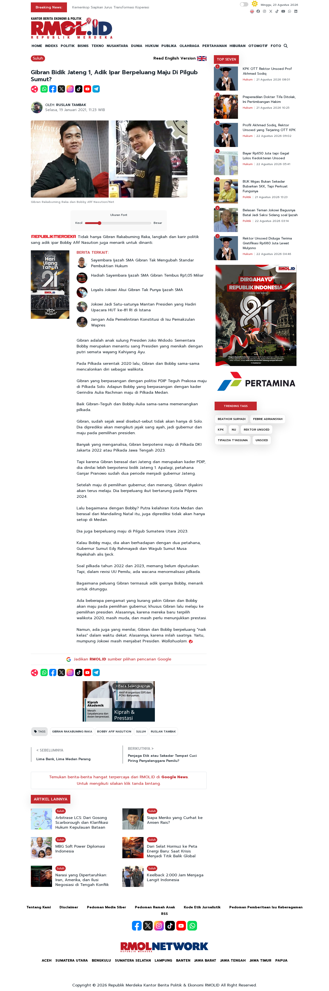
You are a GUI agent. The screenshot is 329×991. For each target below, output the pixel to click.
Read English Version (174, 58)
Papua (281, 960)
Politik (247, 197)
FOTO (276, 45)
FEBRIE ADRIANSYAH (268, 419)
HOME (37, 45)
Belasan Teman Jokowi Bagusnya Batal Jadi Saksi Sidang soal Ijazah (270, 213)
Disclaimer (68, 907)
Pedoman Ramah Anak (155, 907)
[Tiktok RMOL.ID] (170, 926)
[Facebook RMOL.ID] (137, 926)
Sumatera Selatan (133, 960)
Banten (183, 960)
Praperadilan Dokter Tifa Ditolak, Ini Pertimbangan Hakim (269, 99)
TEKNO (98, 45)
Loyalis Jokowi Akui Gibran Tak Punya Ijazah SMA (137, 290)
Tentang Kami (38, 907)
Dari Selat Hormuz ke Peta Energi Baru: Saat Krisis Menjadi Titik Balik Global (172, 851)
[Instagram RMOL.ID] (159, 926)
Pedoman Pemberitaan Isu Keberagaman (266, 907)
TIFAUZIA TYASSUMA (233, 440)
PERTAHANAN (214, 45)
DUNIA (136, 45)
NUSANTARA (117, 45)
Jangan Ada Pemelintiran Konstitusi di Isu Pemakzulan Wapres (143, 322)
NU (234, 429)
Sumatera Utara (71, 960)
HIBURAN (237, 45)
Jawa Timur (260, 960)
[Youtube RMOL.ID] (181, 926)
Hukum (248, 79)
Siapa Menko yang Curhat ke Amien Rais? (175, 820)
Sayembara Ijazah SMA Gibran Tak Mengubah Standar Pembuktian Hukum (142, 263)
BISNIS (83, 45)
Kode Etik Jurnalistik (202, 907)
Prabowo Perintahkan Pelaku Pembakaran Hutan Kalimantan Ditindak (127, 7)
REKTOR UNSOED (257, 429)
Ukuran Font (118, 215)
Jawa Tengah (233, 960)
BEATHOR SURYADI (231, 419)
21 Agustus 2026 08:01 (273, 79)
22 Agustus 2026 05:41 (273, 164)
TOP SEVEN (226, 59)
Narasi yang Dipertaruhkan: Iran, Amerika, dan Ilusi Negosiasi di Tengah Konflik (82, 880)
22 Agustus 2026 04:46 (273, 254)
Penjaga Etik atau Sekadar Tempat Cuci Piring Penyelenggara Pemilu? (162, 758)
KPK (221, 429)
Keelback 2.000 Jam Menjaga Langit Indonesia (175, 877)
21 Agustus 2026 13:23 (271, 197)
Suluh (38, 58)
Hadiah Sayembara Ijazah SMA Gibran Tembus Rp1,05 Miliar (147, 275)
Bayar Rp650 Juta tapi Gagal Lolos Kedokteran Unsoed (266, 156)
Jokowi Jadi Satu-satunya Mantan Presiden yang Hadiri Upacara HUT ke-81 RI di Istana (143, 307)
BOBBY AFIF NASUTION (114, 731)
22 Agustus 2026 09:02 (273, 136)
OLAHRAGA (189, 45)
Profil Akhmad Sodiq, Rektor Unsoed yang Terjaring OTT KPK (269, 128)
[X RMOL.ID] (148, 926)
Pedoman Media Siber (106, 907)
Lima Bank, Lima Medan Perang (63, 759)
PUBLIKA (169, 45)
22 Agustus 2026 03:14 (272, 221)
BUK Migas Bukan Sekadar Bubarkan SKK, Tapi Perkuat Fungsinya (265, 186)
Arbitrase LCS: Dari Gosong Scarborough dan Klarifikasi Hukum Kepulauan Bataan (81, 822)
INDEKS (51, 45)
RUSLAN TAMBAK (71, 104)
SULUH (141, 731)
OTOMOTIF (258, 45)
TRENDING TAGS (236, 406)
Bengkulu (101, 960)
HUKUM (151, 45)
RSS (164, 913)
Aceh (47, 960)
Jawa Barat (205, 960)
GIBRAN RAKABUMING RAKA (72, 731)
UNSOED (262, 440)
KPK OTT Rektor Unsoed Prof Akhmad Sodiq (267, 71)
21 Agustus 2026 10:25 (273, 108)
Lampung (163, 960)
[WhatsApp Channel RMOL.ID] (192, 926)
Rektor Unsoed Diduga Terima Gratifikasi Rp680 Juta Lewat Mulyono (267, 243)
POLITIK (68, 45)
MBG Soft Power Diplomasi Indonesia (80, 849)
